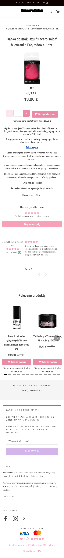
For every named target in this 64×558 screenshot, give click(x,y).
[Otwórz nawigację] (4, 12)
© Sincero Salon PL (32, 528)
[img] (12, 249)
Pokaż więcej (32, 147)
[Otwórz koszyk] (58, 11)
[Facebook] (5, 518)
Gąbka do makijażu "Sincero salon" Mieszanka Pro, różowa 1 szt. (32, 29)
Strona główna (31, 25)
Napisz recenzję (32, 224)
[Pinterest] (24, 518)
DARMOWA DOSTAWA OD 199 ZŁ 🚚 (32, 3)
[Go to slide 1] (31, 88)
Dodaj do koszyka (18, 362)
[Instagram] (15, 518)
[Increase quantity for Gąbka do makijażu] (26, 113)
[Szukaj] (51, 12)
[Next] (57, 338)
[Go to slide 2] (33, 88)
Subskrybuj (32, 451)
